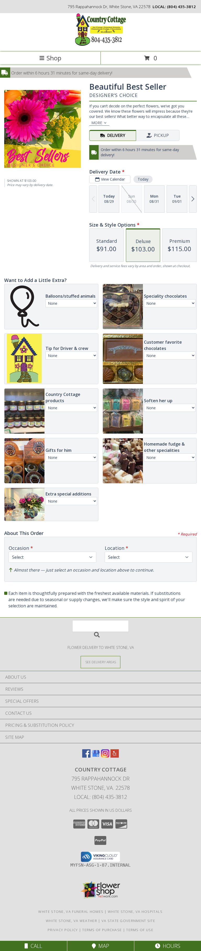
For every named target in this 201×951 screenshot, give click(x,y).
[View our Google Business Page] (96, 756)
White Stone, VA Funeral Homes (70, 911)
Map (102, 945)
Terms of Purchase (102, 929)
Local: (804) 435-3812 (100, 796)
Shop (54, 58)
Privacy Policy (63, 929)
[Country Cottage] (100, 44)
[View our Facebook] (86, 756)
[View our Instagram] (105, 756)
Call (35, 945)
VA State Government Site (128, 920)
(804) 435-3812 (181, 6)
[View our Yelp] (114, 756)
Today (143, 179)
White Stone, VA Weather (71, 920)
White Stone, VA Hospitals (135, 911)
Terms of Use (139, 929)
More (96, 122)
